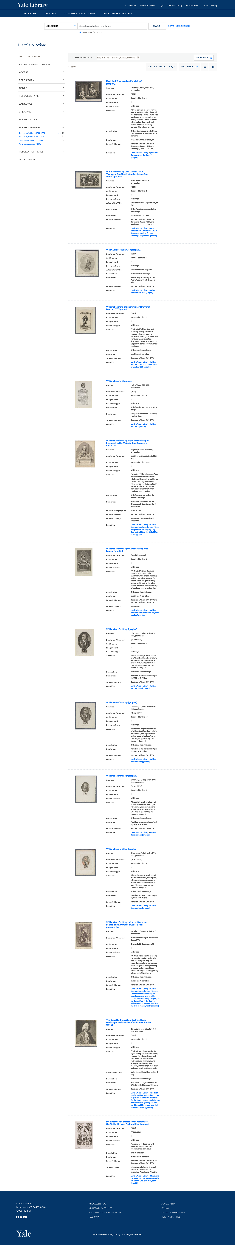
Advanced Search (179, 26)
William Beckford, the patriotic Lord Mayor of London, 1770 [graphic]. (128, 308)
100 (188, 66)
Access (23, 72)
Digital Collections (32, 45)
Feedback (94, 1217)
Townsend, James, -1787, (30, 144)
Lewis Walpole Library (139, 153)
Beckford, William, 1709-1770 (32, 136)
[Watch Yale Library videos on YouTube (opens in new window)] (25, 1217)
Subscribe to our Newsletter (105, 1212)
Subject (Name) (29, 127)
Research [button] (29, 13)
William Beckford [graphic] (119, 381)
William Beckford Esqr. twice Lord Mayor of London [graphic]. (127, 549)
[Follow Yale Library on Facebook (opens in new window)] (17, 1217)
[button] (157, 26)
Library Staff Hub (170, 1217)
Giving (165, 1208)
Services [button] (50, 13)
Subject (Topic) (29, 119)
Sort (160, 66)
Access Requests (147, 5)
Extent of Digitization (34, 64)
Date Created (28, 159)
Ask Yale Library (175, 5)
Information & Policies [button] (117, 13)
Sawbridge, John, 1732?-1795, (32, 140)
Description (86, 33)
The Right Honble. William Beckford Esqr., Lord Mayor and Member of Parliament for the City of (128, 1022)
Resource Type (29, 95)
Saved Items (130, 5)
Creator (25, 111)
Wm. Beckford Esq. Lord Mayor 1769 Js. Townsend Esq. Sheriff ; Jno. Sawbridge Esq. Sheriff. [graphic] (127, 174)
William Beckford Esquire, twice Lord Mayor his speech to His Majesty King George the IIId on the (127, 443)
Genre (23, 88)
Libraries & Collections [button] (78, 13)
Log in (161, 5)
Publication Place (31, 151)
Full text (98, 33)
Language (26, 103)
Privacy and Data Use (173, 1212)
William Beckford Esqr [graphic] (121, 629)
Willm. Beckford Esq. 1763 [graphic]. (123, 250)
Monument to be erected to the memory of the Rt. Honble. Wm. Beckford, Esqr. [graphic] (127, 1122)
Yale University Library (33, 5)
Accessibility (168, 1204)
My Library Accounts (100, 1208)
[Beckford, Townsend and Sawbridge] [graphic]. (124, 82)
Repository (26, 80)
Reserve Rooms (193, 5)
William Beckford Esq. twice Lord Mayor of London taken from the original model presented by (126, 924)
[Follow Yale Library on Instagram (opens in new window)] (21, 1217)
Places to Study (210, 5)
